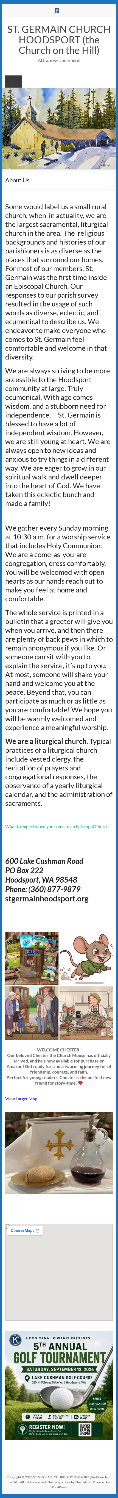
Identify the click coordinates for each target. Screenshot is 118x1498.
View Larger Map (21, 1098)
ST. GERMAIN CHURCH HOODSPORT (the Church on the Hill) (59, 39)
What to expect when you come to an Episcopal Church (57, 826)
